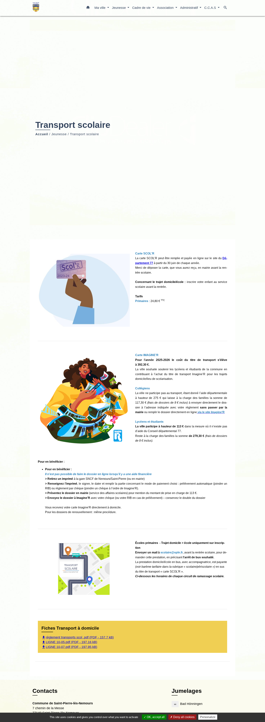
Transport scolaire (84, 134)
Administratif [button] (189, 8)
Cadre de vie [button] (141, 8)
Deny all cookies (184, 717)
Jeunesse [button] (119, 8)
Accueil (41, 134)
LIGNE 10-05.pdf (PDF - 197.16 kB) (69, 642)
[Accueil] (55, 8)
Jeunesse (59, 134)
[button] (88, 8)
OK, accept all (155, 717)
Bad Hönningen (191, 704)
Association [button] (166, 8)
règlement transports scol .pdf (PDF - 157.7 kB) (77, 637)
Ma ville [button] (100, 8)
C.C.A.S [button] (210, 8)
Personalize (207, 717)
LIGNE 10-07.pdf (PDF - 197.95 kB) (69, 647)
